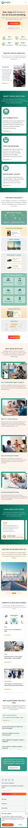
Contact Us (6, 720)
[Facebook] (6, 780)
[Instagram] (9, 780)
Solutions (4, 803)
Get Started (14, 23)
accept (8, 824)
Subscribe (14, 794)
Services (4, 799)
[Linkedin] (3, 780)
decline (20, 824)
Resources (4, 808)
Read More (5, 83)
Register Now (14, 337)
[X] (12, 780)
